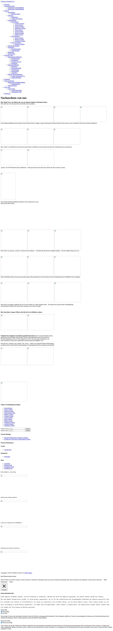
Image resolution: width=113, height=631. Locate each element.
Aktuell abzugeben (16, 90)
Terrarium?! (11, 47)
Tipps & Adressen (9, 81)
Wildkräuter (14, 17)
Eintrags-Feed (8, 465)
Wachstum (14, 66)
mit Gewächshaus (16, 42)
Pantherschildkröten (13, 65)
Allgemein (7, 456)
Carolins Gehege (19, 23)
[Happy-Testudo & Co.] (8, 1)
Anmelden (7, 463)
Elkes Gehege (19, 30)
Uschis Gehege (19, 31)
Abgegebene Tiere (16, 92)
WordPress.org (8, 468)
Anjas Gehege (19, 25)
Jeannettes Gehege (20, 41)
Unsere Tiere (11, 89)
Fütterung (10, 15)
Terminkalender (15, 84)
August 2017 (7, 450)
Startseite (6, 4)
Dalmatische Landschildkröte (16, 9)
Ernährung (14, 63)
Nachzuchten (11, 54)
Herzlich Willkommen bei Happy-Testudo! (16, 437)
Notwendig (6, 611)
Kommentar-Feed (9, 467)
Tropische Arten (8, 55)
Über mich (7, 87)
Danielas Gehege (19, 44)
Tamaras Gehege (19, 26)
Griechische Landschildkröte (16, 7)
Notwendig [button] (4, 610)
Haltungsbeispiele (16, 68)
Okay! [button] (11, 582)
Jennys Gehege (19, 38)
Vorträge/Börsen (12, 85)
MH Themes (28, 573)
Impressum (7, 93)
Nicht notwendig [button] (5, 621)
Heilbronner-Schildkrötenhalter (16, 82)
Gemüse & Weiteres (16, 19)
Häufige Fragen (15, 14)
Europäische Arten (9, 6)
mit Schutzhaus (15, 36)
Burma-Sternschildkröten (15, 57)
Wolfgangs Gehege (20, 28)
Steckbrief (7, 79)
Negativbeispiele (16, 49)
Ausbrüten (14, 73)
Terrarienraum (15, 69)
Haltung (6, 11)
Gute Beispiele (15, 50)
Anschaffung (11, 12)
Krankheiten (14, 60)
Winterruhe (11, 52)
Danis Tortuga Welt (9, 413)
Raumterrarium (15, 58)
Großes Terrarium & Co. (18, 76)
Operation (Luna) (16, 61)
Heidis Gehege (19, 34)
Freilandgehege (12, 20)
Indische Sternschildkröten (15, 74)
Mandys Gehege (19, 39)
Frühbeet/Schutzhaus (13, 46)
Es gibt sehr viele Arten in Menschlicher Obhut (17, 439)
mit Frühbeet (14, 22)
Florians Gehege (19, 33)
